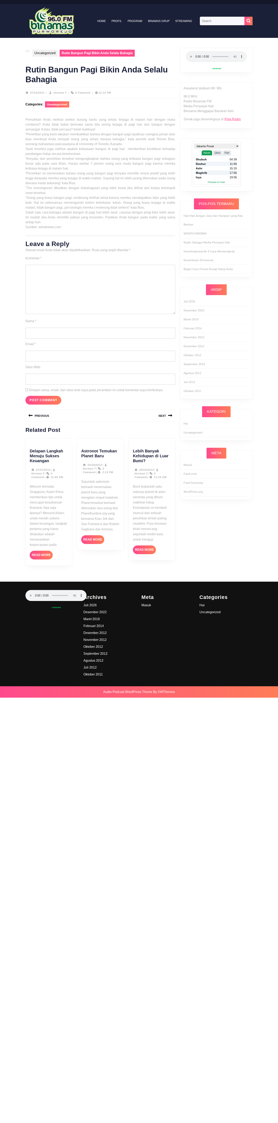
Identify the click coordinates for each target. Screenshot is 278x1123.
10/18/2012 (95, 465)
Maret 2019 (191, 319)
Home (101, 21)
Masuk (188, 464)
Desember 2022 (194, 310)
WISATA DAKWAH (195, 233)
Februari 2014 (193, 328)
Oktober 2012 (192, 355)
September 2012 (194, 364)
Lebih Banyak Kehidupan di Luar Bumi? (151, 456)
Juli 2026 (189, 301)
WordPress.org (193, 491)
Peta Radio (232, 119)
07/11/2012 (37, 92)
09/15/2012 (146, 469)
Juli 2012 (189, 382)
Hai (186, 423)
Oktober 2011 (192, 391)
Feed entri (190, 473)
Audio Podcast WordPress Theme (127, 692)
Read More (42, 556)
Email (30, 344)
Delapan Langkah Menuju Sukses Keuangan (46, 456)
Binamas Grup (159, 21)
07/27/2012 (43, 469)
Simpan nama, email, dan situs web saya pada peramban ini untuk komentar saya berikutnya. (96, 390)
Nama (30, 321)
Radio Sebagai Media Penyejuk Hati (207, 242)
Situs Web (32, 367)
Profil (117, 21)
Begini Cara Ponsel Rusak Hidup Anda (208, 269)
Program (135, 21)
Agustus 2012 (192, 373)
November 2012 (194, 346)
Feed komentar (193, 482)
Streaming (183, 21)
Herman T (60, 92)
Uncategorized (45, 53)
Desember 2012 (194, 337)
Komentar (33, 258)
